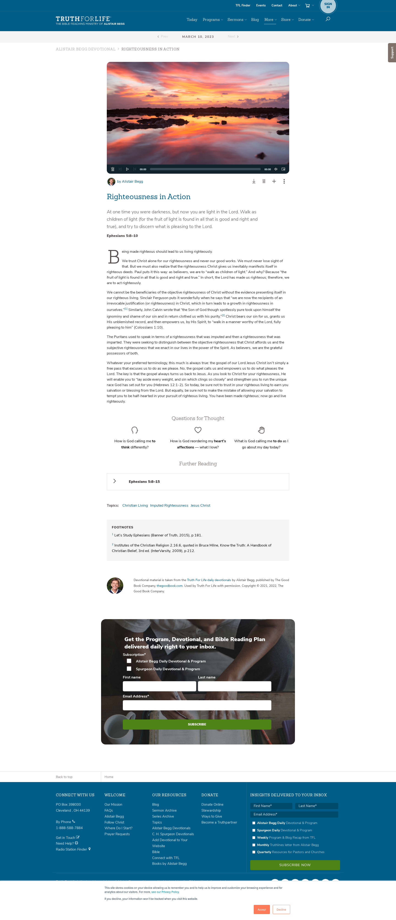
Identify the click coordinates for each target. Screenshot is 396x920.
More (268, 19)
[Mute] (276, 169)
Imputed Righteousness (169, 505)
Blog (255, 19)
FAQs (108, 810)
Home (108, 777)
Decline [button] (281, 909)
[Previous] (120, 169)
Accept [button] (262, 909)
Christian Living (135, 505)
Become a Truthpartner (219, 822)
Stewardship (211, 810)
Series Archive (163, 816)
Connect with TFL (165, 858)
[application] (198, 169)
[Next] (134, 169)
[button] (198, 118)
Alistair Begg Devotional (86, 49)
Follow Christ (114, 822)
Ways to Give (211, 816)
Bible (156, 852)
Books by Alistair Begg (169, 863)
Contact (277, 5)
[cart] (309, 5)
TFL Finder (243, 5)
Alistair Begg (130, 181)
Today (192, 19)
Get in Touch (66, 837)
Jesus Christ (200, 505)
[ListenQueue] (112, 169)
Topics (157, 822)
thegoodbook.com (170, 586)
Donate (304, 19)
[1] (125, 308)
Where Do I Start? (118, 828)
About (292, 5)
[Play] (127, 169)
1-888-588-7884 (69, 828)
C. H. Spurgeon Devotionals (173, 834)
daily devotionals (209, 580)
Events (261, 5)
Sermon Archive (164, 810)
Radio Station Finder (72, 849)
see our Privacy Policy (165, 892)
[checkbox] (197, 665)
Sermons (235, 19)
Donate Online (212, 804)
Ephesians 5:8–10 (122, 235)
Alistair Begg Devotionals (171, 828)
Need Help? (65, 843)
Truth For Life (90, 21)
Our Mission (113, 804)
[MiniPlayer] (283, 169)
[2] (223, 315)
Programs (211, 19)
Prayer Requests (117, 834)
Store (286, 19)
